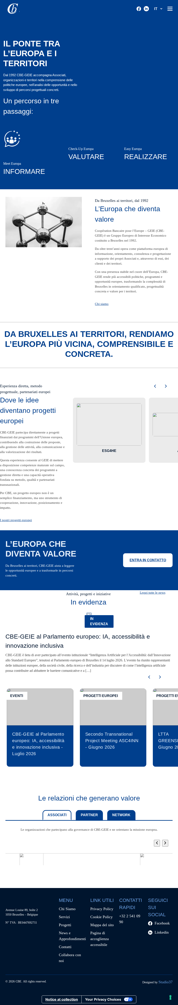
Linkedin (162, 932)
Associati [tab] (57, 815)
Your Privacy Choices (103, 999)
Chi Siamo (67, 909)
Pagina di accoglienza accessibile (99, 939)
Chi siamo (102, 304)
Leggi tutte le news (152, 592)
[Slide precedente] (155, 386)
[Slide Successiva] (165, 843)
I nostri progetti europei (16, 520)
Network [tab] (121, 815)
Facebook (162, 923)
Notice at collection (61, 999)
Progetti (65, 925)
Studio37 (165, 982)
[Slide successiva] (166, 386)
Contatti (65, 947)
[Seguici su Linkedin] (146, 8)
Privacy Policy (101, 909)
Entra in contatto (148, 560)
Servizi (64, 917)
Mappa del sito (102, 925)
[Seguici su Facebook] (139, 9)
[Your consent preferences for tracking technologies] (170, 997)
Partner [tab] (89, 815)
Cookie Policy (101, 917)
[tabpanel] (89, 853)
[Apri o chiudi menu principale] (170, 9)
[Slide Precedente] (157, 843)
